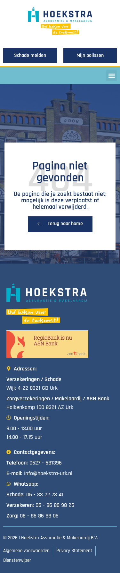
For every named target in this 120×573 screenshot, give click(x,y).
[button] (111, 75)
